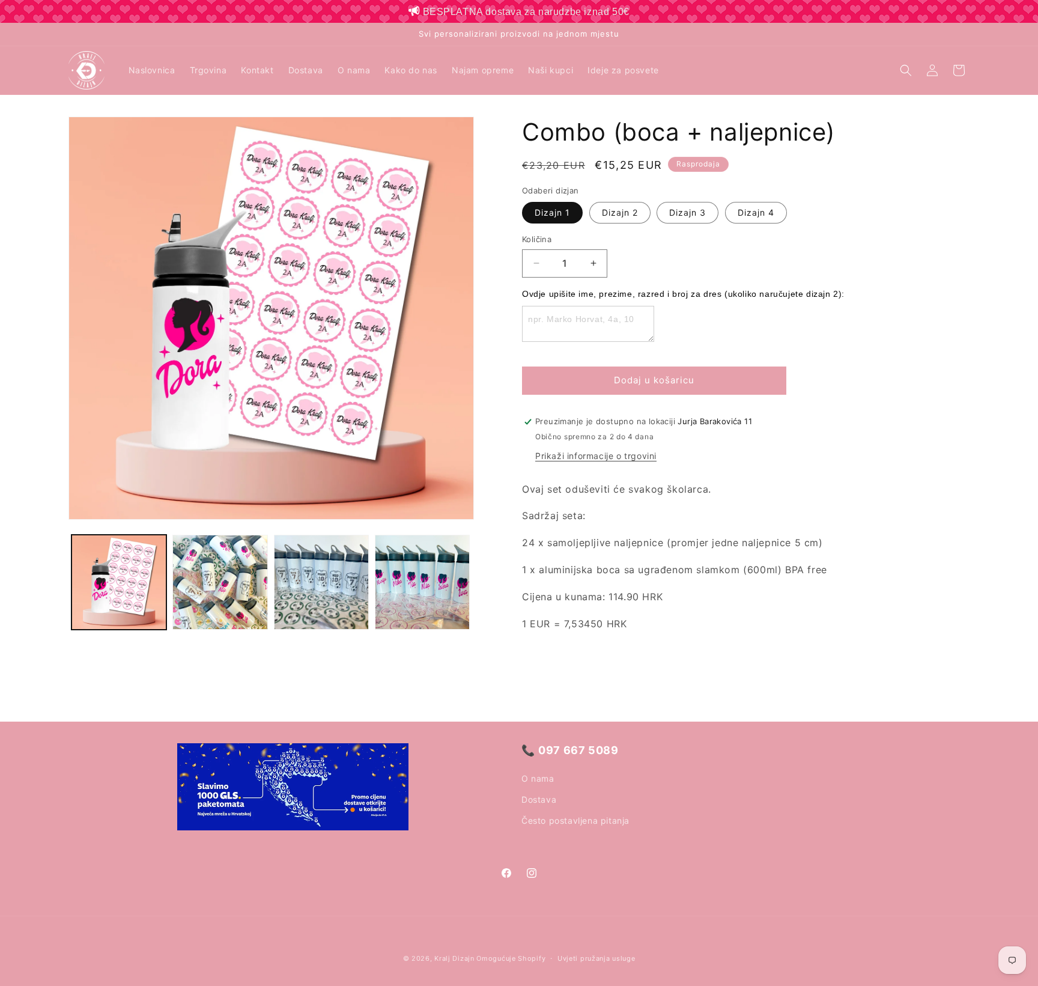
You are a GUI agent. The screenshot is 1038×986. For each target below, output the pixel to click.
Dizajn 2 (620, 212)
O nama (537, 778)
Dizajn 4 (756, 212)
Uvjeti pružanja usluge (596, 958)
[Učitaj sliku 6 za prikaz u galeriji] (321, 582)
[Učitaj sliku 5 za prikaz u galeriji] (219, 582)
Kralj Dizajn (454, 958)
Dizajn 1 (552, 212)
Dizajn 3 (687, 212)
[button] (906, 70)
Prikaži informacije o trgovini (596, 456)
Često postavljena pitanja (575, 820)
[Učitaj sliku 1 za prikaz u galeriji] (118, 582)
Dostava (538, 799)
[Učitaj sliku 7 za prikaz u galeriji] (422, 582)
